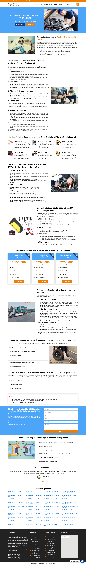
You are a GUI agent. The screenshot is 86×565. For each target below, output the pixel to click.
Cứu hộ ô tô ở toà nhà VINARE (14, 524)
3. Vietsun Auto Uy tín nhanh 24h (16, 388)
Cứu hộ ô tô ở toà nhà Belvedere (51, 520)
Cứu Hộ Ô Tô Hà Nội (58, 4)
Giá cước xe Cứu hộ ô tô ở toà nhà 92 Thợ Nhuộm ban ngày (22, 362)
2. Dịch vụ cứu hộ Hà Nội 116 (16, 384)
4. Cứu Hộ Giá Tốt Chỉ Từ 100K (16, 391)
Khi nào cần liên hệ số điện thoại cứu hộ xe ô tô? (48, 450)
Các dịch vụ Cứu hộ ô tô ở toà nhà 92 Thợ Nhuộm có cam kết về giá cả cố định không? (56, 442)
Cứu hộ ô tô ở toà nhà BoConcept (15, 498)
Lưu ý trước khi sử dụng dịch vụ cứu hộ (18, 347)
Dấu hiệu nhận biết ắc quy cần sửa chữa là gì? (48, 461)
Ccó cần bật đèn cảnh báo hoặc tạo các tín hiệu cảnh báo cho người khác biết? (54, 453)
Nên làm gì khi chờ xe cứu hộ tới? (45, 446)
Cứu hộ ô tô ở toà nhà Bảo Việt (32, 491)
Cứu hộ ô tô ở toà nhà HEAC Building (34, 495)
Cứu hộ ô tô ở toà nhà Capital (68, 517)
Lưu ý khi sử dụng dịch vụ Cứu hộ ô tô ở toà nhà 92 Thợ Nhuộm (22, 351)
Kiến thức (68, 4)
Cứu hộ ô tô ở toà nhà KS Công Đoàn (34, 524)
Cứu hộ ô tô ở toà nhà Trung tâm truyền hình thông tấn (33, 503)
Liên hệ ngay (19, 281)
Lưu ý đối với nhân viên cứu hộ (16, 355)
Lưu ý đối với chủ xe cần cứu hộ (16, 358)
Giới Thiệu (37, 4)
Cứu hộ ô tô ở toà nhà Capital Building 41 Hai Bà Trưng (68, 492)
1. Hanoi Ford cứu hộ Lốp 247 (16, 380)
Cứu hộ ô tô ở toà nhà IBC (67, 524)
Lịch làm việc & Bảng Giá (46, 4)
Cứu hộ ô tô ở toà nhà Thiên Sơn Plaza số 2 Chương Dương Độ (33, 499)
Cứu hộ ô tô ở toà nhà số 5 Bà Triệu (51, 495)
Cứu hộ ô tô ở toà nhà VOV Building (33, 506)
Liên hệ (73, 4)
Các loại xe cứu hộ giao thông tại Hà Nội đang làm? (49, 457)
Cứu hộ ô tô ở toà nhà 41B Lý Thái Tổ (52, 506)
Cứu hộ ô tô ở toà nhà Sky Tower (51, 517)
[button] (28, 347)
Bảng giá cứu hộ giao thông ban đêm (17, 366)
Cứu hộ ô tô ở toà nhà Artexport (68, 520)
